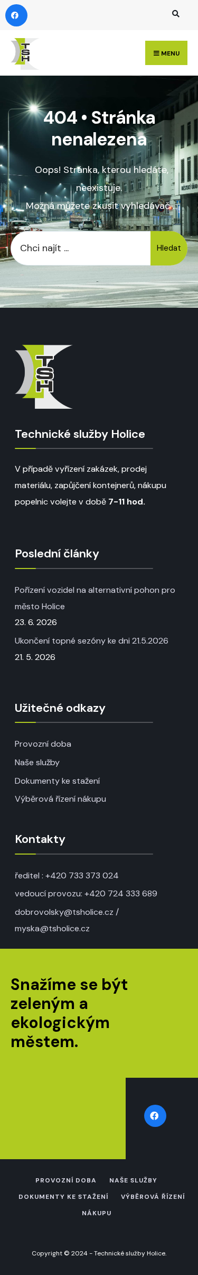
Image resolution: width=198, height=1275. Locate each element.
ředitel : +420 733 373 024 (67, 875)
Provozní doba (43, 743)
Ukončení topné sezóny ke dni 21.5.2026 (91, 640)
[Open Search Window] (174, 13)
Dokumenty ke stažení (57, 780)
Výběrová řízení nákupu (60, 798)
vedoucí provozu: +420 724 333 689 (86, 893)
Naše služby (37, 762)
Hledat (169, 248)
